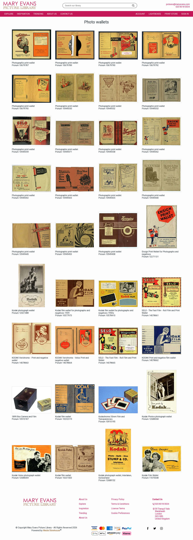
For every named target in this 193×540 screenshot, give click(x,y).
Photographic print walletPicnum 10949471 (66, 150)
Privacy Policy (117, 499)
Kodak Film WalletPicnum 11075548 (150, 476)
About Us (52, 14)
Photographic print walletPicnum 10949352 (109, 107)
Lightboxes (155, 14)
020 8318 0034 (183, 7)
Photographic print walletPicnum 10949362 (153, 150)
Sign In (185, 14)
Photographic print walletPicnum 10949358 (109, 150)
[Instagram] (161, 530)
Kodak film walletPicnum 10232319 (63, 417)
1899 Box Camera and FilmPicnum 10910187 (24, 417)
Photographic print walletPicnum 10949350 (66, 107)
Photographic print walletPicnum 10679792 (153, 64)
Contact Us (66, 14)
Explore (82, 504)
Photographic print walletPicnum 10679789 (66, 64)
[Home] (19, 8)
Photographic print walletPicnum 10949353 (153, 107)
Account (140, 14)
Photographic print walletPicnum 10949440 (153, 196)
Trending (38, 14)
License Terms (118, 508)
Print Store (171, 14)
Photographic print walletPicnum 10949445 (23, 252)
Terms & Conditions (120, 504)
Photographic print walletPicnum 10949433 (66, 196)
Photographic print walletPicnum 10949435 (109, 196)
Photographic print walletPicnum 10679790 (109, 64)
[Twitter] (155, 530)
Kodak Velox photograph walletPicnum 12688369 (26, 476)
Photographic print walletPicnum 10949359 (23, 150)
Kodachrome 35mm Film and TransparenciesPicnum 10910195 (111, 419)
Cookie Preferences (120, 513)
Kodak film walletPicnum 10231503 (63, 476)
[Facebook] (148, 530)
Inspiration (23, 14)
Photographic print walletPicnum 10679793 (23, 107)
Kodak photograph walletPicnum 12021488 (23, 311)
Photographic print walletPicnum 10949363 (23, 196)
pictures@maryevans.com (178, 4)
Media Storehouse (51, 530)
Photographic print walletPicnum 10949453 (66, 252)
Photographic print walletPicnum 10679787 (23, 64)
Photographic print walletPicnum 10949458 (109, 252)
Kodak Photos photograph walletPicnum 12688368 (157, 417)
